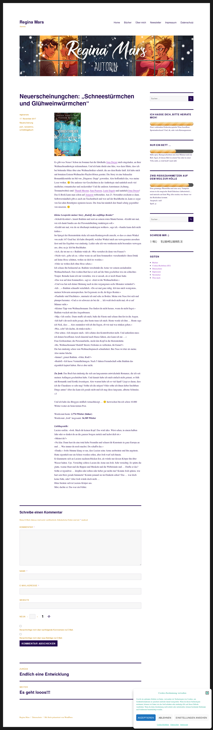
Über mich (140, 22)
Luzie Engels (109, 190)
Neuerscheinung (26, 122)
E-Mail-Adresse (29, 585)
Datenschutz (174, 724)
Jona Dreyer (111, 162)
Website (24, 600)
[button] (207, 692)
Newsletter (155, 22)
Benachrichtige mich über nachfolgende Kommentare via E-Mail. (46, 629)
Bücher (127, 22)
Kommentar (27, 527)
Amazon (89, 194)
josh (21, 126)
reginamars (24, 114)
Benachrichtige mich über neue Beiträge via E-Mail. (41, 637)
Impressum (184, 724)
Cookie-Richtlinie (163, 724)
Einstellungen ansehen (191, 717)
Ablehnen (165, 717)
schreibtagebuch (26, 129)
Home (117, 22)
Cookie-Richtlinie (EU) (161, 265)
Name (24, 571)
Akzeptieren (146, 717)
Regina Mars (32, 22)
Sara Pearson (96, 190)
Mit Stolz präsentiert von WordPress (58, 717)
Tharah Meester (82, 190)
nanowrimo (28, 126)
